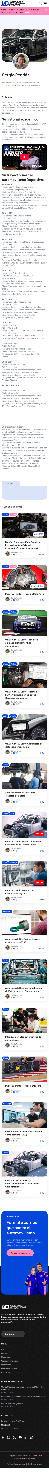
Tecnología (13, 863)
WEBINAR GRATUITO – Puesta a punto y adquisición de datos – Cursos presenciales (21, 694)
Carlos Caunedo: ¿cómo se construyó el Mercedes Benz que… (22, 1388)
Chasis (5, 514)
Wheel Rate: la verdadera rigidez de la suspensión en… (23, 1397)
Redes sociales (11, 483)
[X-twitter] (14, 1437)
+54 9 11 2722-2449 (9, 1428)
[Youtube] (20, 1437)
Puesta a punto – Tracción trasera (23, 1085)
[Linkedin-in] (25, 1437)
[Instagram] (8, 1437)
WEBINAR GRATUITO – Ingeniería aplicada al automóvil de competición (21, 642)
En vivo (13, 514)
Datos (5, 716)
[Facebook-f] (2, 1437)
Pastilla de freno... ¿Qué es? (12, 1403)
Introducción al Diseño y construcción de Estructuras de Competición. (22, 1183)
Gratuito (13, 612)
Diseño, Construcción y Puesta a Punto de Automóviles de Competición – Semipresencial (22, 545)
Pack (12, 814)
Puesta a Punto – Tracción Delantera (24, 594)
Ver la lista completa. (33, 12)
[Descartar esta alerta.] (46, 10)
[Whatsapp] (31, 1437)
